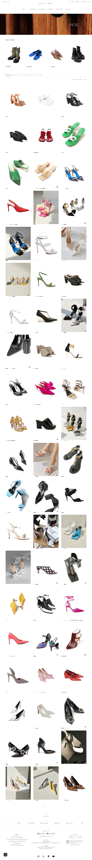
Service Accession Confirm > (75, 844)
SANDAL (40, 75)
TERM (82, 823)
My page (82, 1)
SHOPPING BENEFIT (44, 823)
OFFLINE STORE (59, 9)
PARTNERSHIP (56, 823)
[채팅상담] (5, 854)
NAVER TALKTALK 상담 (51, 833)
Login (76, 1)
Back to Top (46, 816)
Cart (88, 1)
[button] (90, 54)
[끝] (48, 806)
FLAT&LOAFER (25, 75)
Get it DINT (68, 9)
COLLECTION (32, 9)
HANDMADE (9, 75)
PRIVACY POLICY (69, 823)
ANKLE (14, 75)
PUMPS (31, 75)
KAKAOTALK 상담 (41, 833)
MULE (36, 75)
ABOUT (18, 823)
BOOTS (19, 75)
